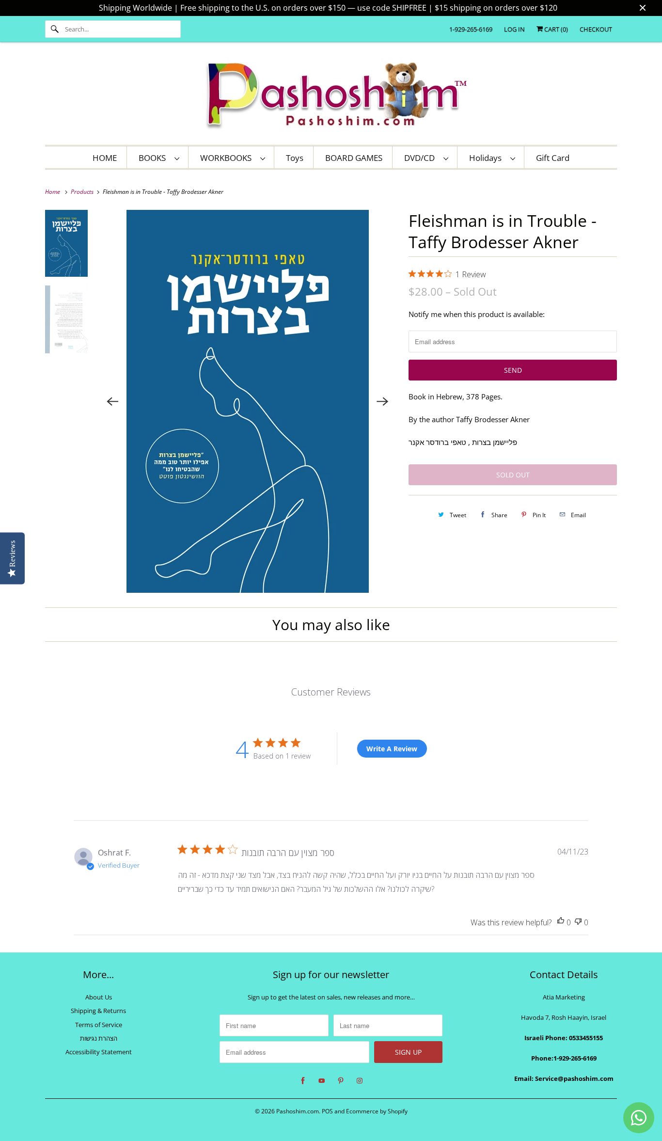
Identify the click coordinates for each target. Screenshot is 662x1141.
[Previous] (113, 401)
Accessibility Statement (98, 1051)
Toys (294, 157)
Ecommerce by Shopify (377, 1111)
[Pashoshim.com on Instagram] (359, 1081)
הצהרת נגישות (98, 1038)
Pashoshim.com (297, 1111)
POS (327, 1111)
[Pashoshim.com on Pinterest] (340, 1081)
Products (83, 192)
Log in (514, 29)
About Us (98, 997)
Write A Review (391, 748)
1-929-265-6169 (470, 29)
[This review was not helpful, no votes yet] (578, 923)
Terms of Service (98, 1024)
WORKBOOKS (227, 157)
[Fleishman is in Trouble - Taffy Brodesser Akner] (248, 401)
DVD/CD (421, 157)
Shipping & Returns (98, 1010)
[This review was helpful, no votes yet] (560, 923)
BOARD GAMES (353, 157)
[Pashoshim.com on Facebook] (303, 1081)
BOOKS (154, 157)
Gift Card (552, 157)
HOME (105, 157)
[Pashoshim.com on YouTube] (321, 1081)
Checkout (596, 29)
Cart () (555, 29)
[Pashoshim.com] (331, 96)
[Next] (382, 401)
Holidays (487, 157)
